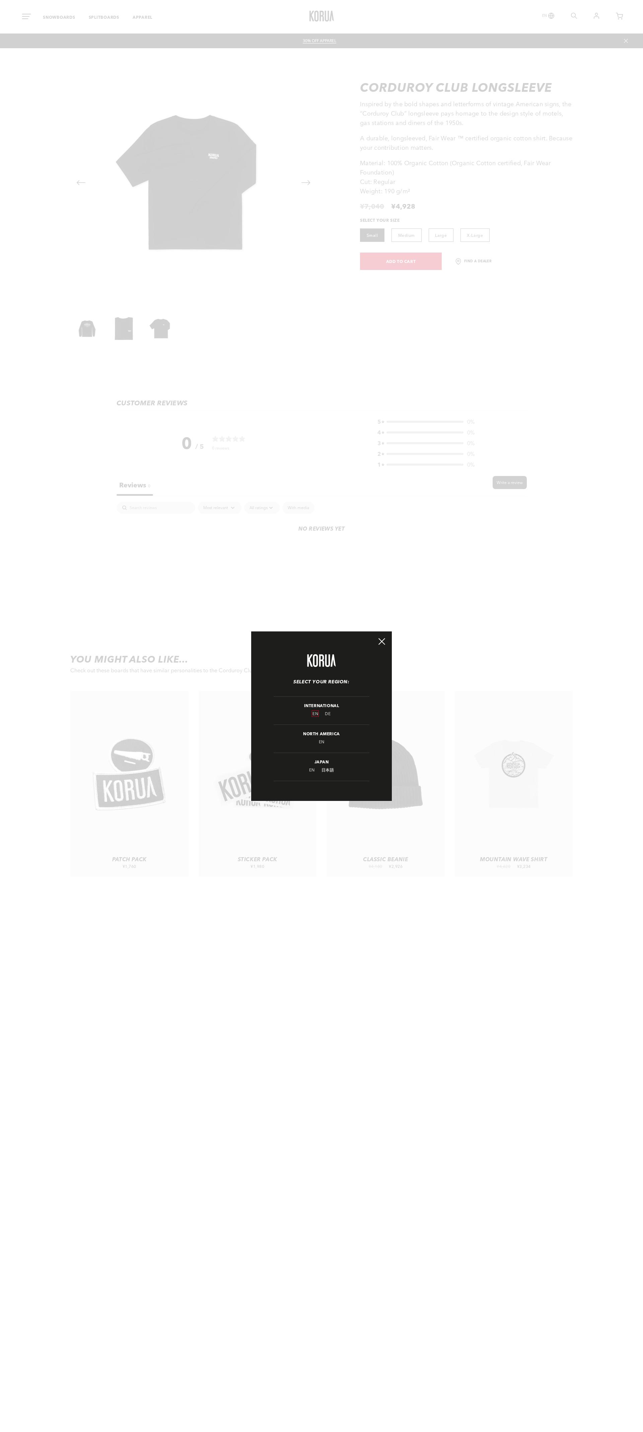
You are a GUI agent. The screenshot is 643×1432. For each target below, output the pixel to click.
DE (328, 713)
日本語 (328, 769)
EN (315, 713)
